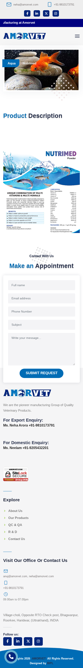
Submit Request (41, 373)
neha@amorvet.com (25, 4)
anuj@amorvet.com (15, 576)
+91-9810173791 (64, 4)
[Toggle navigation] (77, 36)
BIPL (50, 663)
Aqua (12, 63)
